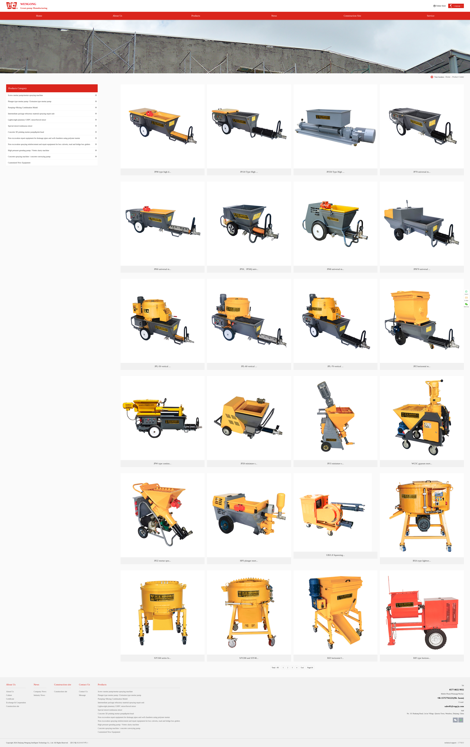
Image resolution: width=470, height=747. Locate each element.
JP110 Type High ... (249, 172)
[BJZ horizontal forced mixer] (335, 612)
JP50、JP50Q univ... (249, 269)
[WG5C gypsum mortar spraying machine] (422, 418)
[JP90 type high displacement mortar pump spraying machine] (163, 126)
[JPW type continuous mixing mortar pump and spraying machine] (163, 418)
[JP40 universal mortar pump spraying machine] (335, 224)
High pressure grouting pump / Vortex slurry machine (52, 150)
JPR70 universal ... (421, 269)
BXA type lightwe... (422, 560)
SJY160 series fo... (162, 658)
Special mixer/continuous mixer (52, 126)
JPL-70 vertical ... (335, 366)
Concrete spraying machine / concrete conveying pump (52, 156)
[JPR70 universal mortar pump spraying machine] (422, 224)
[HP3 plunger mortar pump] (249, 515)
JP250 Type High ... (335, 172)
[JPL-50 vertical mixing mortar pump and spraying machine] (163, 321)
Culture (9, 695)
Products (195, 15)
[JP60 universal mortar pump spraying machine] (163, 224)
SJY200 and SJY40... (248, 658)
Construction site (12, 706)
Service (430, 15)
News (274, 15)
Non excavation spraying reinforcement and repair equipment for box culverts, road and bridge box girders (52, 144)
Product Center (458, 77)
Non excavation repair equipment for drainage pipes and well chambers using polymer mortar (52, 138)
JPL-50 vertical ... (163, 366)
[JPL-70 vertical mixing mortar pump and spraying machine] (335, 321)
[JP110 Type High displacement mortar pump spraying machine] (249, 126)
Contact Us (83, 692)
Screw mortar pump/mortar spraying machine (52, 95)
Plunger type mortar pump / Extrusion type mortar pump (52, 101)
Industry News (39, 695)
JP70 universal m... (421, 172)
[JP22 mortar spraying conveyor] (163, 515)
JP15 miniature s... (335, 463)
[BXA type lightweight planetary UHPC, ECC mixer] (422, 515)
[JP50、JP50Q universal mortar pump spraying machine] (249, 224)
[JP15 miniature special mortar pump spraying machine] (335, 418)
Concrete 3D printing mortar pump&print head (52, 132)
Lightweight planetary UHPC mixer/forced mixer (52, 119)
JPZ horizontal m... (421, 366)
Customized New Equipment (19, 163)
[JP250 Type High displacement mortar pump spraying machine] (335, 126)
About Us (117, 15)
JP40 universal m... (335, 269)
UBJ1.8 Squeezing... (335, 555)
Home (39, 15)
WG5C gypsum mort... (422, 463)
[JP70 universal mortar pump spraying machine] (422, 126)
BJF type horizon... (421, 658)
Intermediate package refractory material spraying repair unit (52, 113)
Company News (40, 692)
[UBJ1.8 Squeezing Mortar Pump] (333, 512)
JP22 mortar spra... (162, 560)
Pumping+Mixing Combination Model (52, 107)
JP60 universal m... (162, 269)
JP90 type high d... (162, 172)
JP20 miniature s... (249, 463)
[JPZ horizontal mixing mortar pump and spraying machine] (422, 321)
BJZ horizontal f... (335, 658)
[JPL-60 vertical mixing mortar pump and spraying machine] (249, 321)
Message (82, 695)
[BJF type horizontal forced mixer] (422, 612)
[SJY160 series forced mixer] (163, 612)
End (302, 668)
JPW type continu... (162, 463)
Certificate (10, 699)
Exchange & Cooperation (16, 703)
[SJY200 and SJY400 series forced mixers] (249, 612)
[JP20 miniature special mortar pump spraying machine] (249, 418)
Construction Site (352, 15)
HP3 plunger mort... (249, 560)
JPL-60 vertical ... (249, 366)
